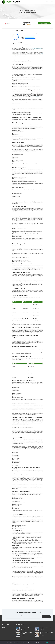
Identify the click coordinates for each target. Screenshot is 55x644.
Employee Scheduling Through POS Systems (46, 633)
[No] (53, 642)
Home (47, 1)
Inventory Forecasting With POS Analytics (26, 628)
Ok (47, 642)
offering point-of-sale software (37, 48)
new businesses (36, 96)
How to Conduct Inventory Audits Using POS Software (26, 633)
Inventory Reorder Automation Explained (45, 628)
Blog (52, 1)
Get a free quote (44, 23)
